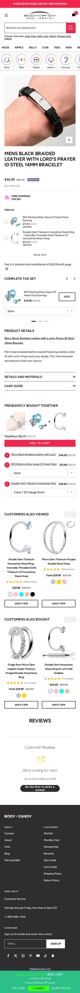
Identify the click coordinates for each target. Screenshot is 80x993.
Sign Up (56, 943)
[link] (10, 594)
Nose (5, 47)
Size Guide (50, 860)
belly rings (42, 36)
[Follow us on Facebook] (8, 956)
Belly (33, 47)
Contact (9, 833)
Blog (7, 853)
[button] (67, 514)
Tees (57, 47)
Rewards (49, 853)
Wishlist (48, 833)
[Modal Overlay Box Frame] (40, 982)
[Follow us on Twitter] (15, 956)
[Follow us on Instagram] (23, 956)
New (69, 47)
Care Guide (50, 867)
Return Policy (51, 880)
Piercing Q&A (12, 860)
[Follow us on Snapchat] (53, 956)
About (8, 840)
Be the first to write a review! (40, 788)
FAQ (7, 846)
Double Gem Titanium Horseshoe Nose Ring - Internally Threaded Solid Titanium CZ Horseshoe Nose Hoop (21, 568)
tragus (8, 38)
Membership (51, 846)
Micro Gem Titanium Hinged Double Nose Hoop (59, 561)
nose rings (30, 36)
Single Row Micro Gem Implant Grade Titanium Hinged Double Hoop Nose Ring (21, 671)
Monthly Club (51, 840)
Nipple (19, 47)
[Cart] (74, 15)
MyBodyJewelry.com (40, 969)
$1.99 (45, 47)
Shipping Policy (53, 873)
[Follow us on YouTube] (38, 956)
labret (52, 36)
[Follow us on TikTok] (45, 956)
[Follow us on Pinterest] (30, 956)
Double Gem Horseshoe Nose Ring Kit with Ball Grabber (59, 669)
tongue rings (64, 36)
